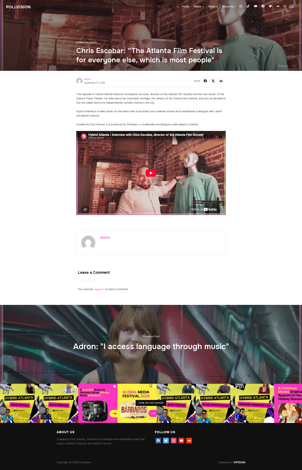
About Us (227, 6)
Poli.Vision (18, 7)
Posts (211, 6)
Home (185, 6)
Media (197, 6)
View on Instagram (151, 403)
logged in (99, 289)
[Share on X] (213, 81)
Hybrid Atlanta (86, 42)
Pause (283, 66)
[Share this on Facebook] (205, 81)
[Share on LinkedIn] (221, 81)
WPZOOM (239, 462)
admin (87, 79)
